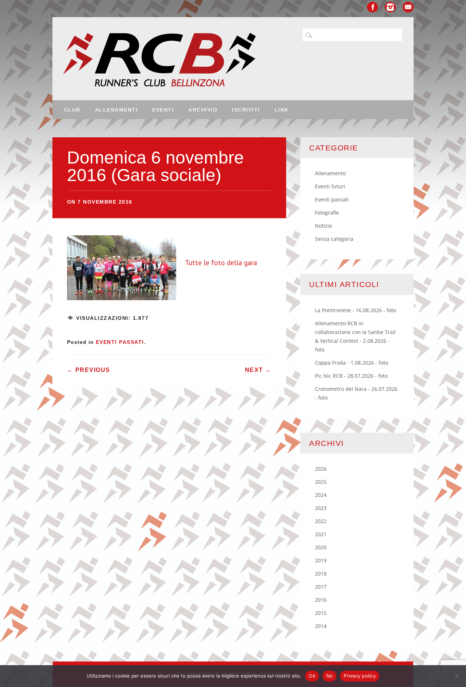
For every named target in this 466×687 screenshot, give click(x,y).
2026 (321, 468)
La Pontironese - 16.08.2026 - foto (355, 310)
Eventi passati (120, 342)
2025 (321, 481)
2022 (321, 521)
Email (408, 7)
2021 (321, 534)
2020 (321, 547)
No (329, 676)
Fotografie (327, 212)
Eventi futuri (330, 186)
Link (282, 110)
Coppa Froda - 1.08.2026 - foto (351, 362)
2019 (321, 560)
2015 (321, 612)
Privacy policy (360, 676)
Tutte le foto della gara (221, 262)
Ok (312, 676)
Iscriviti (246, 110)
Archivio (202, 110)
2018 (321, 573)
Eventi (163, 110)
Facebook (372, 7)
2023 (321, 508)
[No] (457, 676)
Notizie (323, 225)
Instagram (390, 7)
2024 (321, 494)
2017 (321, 586)
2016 (321, 599)
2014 (321, 626)
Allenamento (330, 173)
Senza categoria (334, 238)
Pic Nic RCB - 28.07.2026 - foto (351, 375)
